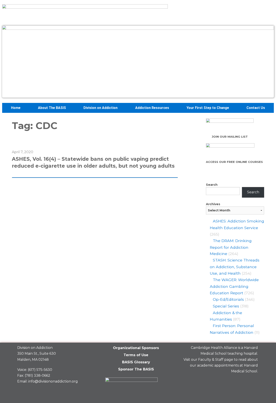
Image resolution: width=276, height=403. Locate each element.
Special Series (226, 306)
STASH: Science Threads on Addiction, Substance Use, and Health (234, 266)
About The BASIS (52, 108)
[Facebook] (222, 381)
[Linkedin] (237, 381)
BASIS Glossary (136, 362)
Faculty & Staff (210, 359)
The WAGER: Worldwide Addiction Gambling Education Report (234, 286)
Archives (213, 204)
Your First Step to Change (208, 108)
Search (212, 185)
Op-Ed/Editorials (228, 299)
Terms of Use (136, 355)
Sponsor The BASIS (136, 369)
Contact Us (255, 108)
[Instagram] (252, 381)
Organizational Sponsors (136, 348)
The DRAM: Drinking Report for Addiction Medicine (231, 247)
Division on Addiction (100, 108)
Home (15, 108)
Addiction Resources (152, 108)
